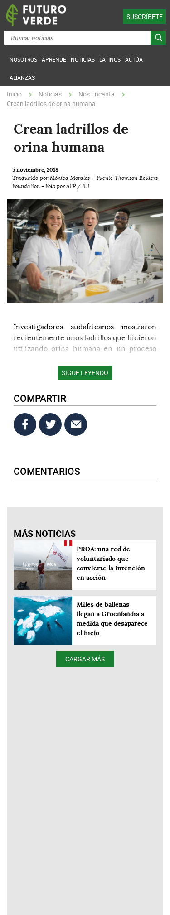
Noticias (50, 94)
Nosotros (23, 59)
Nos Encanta (96, 94)
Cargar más (85, 659)
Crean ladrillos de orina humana (51, 103)
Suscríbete (144, 16)
